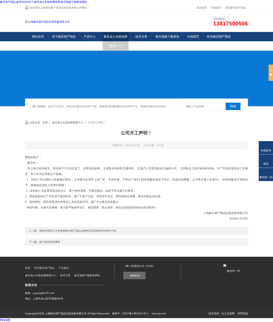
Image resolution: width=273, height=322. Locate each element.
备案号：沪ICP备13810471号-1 (130, 313)
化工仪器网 (228, 313)
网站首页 (38, 36)
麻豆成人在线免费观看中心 (115, 41)
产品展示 (63, 267)
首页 (45, 122)
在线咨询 (134, 275)
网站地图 (5, 319)
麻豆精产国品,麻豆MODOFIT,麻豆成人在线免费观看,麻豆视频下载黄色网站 (43, 1)
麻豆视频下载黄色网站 (167, 41)
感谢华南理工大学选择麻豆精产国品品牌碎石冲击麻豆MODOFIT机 (77, 230)
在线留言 (216, 7)
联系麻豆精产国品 (235, 7)
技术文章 (141, 36)
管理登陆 (243, 313)
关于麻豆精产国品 (64, 36)
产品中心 (90, 36)
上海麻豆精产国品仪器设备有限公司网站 (63, 7)
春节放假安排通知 (49, 241)
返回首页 (202, 7)
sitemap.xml (159, 313)
